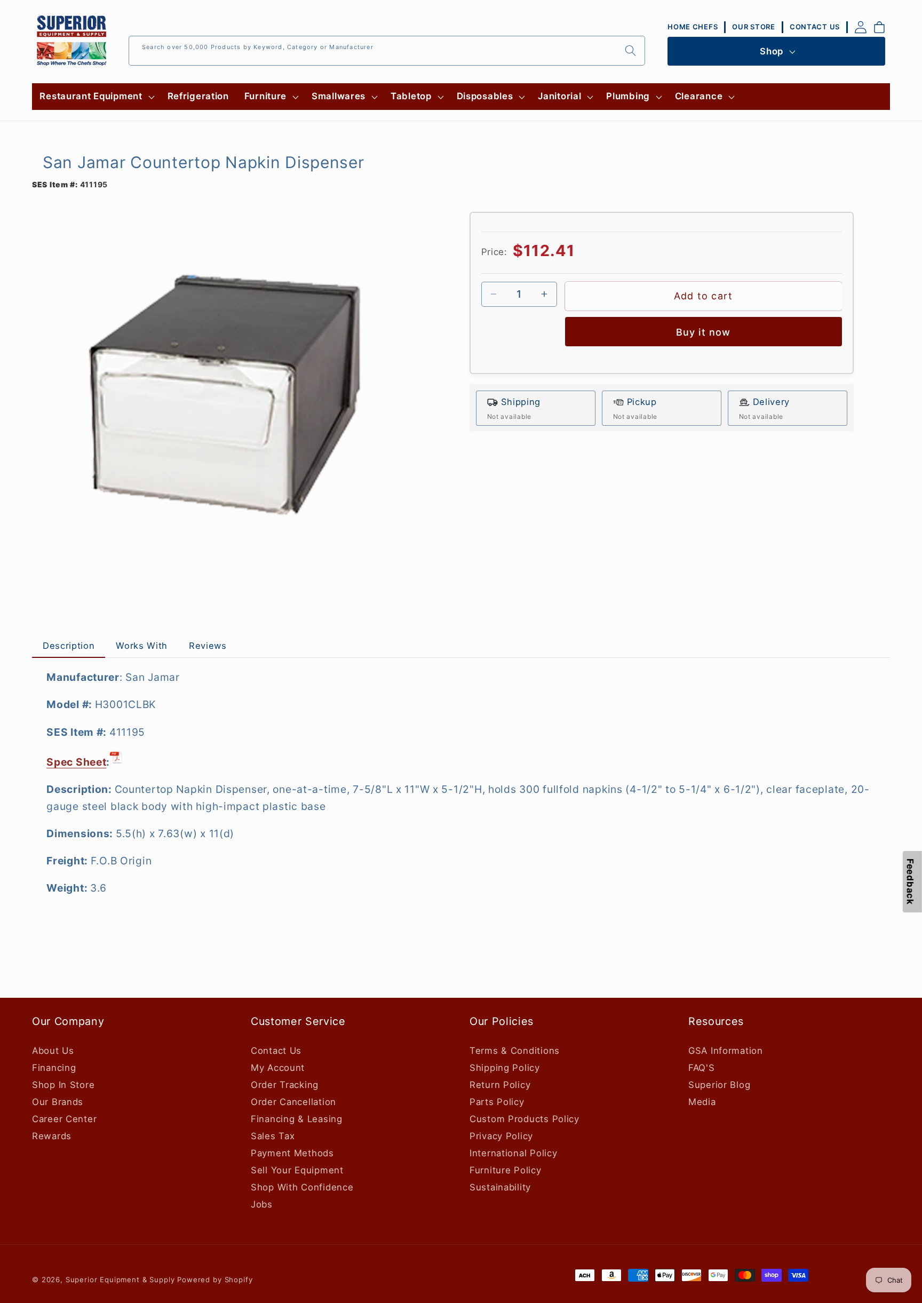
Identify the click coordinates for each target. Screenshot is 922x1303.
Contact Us (276, 1050)
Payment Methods (292, 1153)
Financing (54, 1067)
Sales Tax (273, 1136)
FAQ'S (701, 1067)
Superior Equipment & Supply (120, 1279)
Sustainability (500, 1187)
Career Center (64, 1119)
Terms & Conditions (515, 1050)
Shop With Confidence (302, 1187)
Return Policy (500, 1084)
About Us (53, 1050)
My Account (278, 1067)
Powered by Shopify (214, 1279)
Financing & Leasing (297, 1119)
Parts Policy (497, 1102)
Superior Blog (719, 1084)
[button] (96, 96)
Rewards (51, 1136)
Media (702, 1102)
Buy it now (703, 332)
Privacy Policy (501, 1136)
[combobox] (387, 50)
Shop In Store (63, 1084)
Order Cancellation (293, 1102)
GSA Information (725, 1050)
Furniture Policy (506, 1170)
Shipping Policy (505, 1067)
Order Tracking (285, 1084)
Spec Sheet (76, 762)
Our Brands (57, 1102)
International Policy (513, 1153)
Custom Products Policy (524, 1119)
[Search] (630, 50)
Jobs (262, 1204)
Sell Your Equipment (297, 1170)
